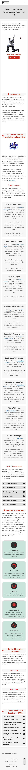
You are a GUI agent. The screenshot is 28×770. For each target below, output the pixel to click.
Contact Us (15, 759)
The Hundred (19, 438)
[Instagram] (24, 761)
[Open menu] (25, 3)
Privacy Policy (11, 764)
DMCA (16, 761)
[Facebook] (24, 759)
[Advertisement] (14, 76)
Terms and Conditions (11, 766)
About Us (7, 759)
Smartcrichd (12, 180)
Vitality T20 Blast (11, 410)
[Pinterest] (24, 764)
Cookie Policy (9, 761)
